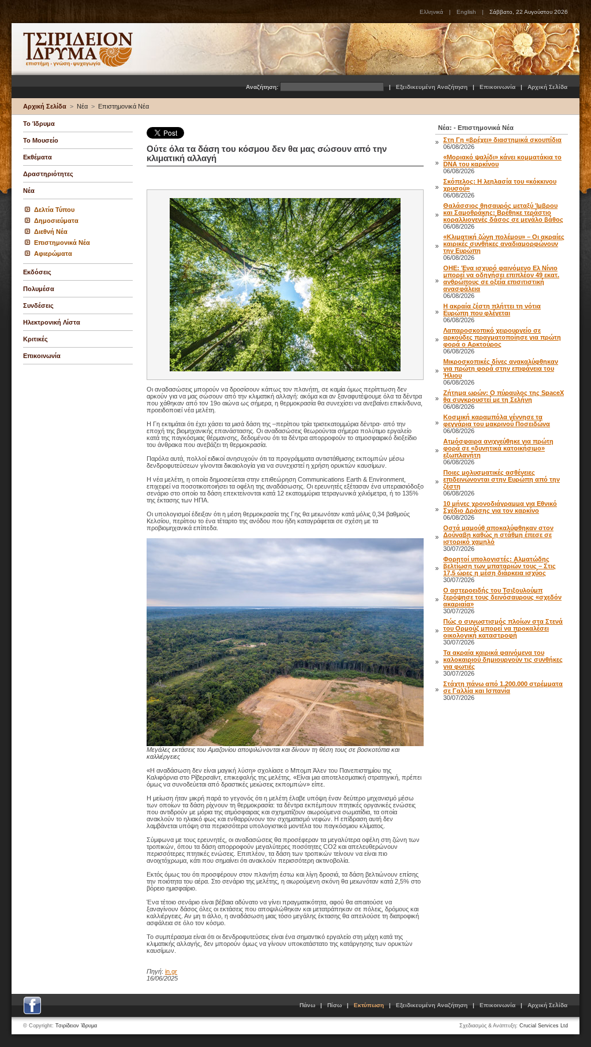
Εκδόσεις (37, 272)
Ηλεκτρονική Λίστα (51, 322)
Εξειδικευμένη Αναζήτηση (431, 87)
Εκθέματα (37, 157)
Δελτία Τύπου (54, 209)
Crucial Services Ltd (543, 1026)
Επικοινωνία (497, 87)
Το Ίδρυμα (39, 123)
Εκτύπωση (369, 1005)
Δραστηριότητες (48, 173)
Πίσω (334, 1005)
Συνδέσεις (38, 305)
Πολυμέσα (38, 288)
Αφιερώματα (53, 253)
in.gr (171, 971)
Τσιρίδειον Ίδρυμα (76, 1026)
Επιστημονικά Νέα (123, 106)
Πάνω (307, 1005)
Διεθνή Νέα (51, 231)
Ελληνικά (431, 12)
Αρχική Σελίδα (547, 87)
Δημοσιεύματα (56, 220)
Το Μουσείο (40, 140)
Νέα (82, 106)
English (466, 12)
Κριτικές (35, 339)
